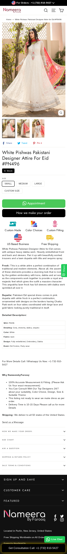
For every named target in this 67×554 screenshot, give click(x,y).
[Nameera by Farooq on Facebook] (55, 516)
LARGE (38, 183)
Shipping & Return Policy (16, 457)
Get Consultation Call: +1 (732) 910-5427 (34, 548)
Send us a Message (13, 422)
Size (4, 179)
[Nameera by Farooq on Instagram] (62, 520)
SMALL (8, 183)
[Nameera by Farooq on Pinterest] (55, 520)
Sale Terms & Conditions (16, 465)
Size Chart (8, 440)
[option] (33, 70)
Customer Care (17, 490)
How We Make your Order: (17, 431)
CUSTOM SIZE (12, 191)
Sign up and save (19, 479)
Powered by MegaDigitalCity (15, 543)
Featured (12, 501)
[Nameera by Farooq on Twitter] (62, 516)
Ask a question (11, 448)
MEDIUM (23, 183)
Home (8, 19)
